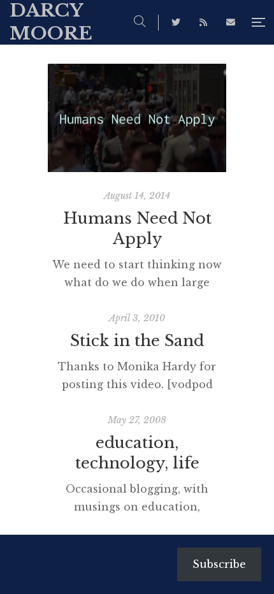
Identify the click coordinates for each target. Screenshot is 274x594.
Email (230, 22)
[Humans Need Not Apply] (137, 118)
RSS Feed (203, 22)
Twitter (175, 22)
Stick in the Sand (137, 340)
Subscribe (219, 564)
